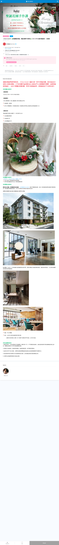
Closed (44, 543)
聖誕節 (16, 65)
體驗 (6, 65)
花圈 (20, 65)
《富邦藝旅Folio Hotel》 (25, 187)
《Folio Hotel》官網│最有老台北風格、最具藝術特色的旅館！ (16, 54)
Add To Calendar (8, 48)
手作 (23, 65)
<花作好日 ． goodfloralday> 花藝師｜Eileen (12, 179)
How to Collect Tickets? (11, 62)
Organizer (7, 543)
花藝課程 (11, 65)
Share (54, 4)
